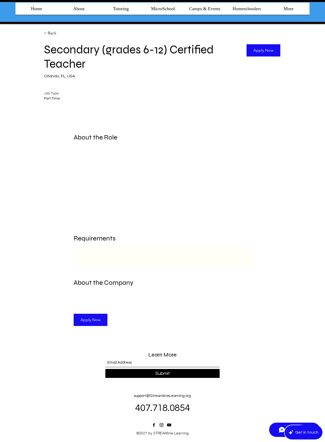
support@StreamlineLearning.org (162, 396)
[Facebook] (153, 424)
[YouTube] (169, 424)
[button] (263, 50)
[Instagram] (161, 424)
